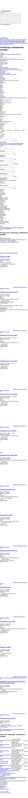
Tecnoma (11, 44)
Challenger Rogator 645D (7, 621)
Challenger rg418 (5, 587)
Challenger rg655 (5, 256)
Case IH (14, 43)
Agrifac (1, 43)
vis (1, 226)
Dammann (19, 43)
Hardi (23, 43)
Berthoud (10, 43)
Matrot (7, 44)
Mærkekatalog (13, 778)
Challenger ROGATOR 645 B (8, 550)
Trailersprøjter (3, 40)
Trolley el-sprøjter (4, 41)
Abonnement (3, 308)
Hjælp (4, 773)
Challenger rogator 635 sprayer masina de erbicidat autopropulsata (12, 682)
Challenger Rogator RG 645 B (9, 292)
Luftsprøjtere (22, 40)
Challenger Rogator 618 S (7, 718)
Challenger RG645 (5, 647)
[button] (14, 31)
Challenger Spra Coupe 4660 (8, 335)
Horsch (26, 43)
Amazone (5, 43)
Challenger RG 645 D (6, 515)
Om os (1, 773)
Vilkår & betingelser (4, 777)
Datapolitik (11, 777)
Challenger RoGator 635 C (8, 489)
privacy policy (21, 309)
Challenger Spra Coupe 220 (8, 431)
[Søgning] (10, 19)
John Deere (2, 44)
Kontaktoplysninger (10, 773)
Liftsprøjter (9, 40)
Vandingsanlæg (15, 40)
